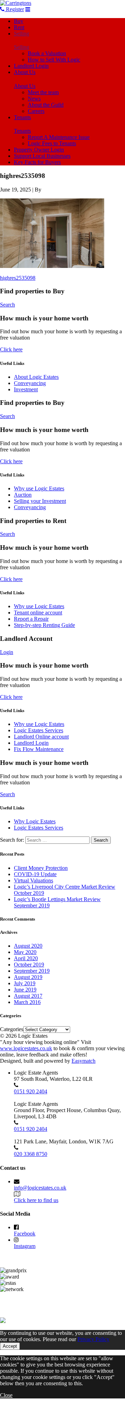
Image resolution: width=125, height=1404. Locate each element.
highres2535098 (17, 278)
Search (7, 305)
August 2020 (28, 946)
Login (6, 652)
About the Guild (46, 105)
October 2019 (29, 965)
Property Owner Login (39, 150)
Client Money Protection (41, 868)
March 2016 (27, 1002)
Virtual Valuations (33, 880)
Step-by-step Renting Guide (44, 625)
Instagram (24, 1246)
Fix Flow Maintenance (39, 749)
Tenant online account (38, 612)
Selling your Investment (40, 501)
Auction (23, 495)
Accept (10, 1346)
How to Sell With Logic (54, 60)
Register (14, 9)
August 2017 (28, 996)
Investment (26, 389)
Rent (19, 27)
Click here (11, 349)
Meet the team (43, 92)
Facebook (24, 1233)
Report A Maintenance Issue (59, 137)
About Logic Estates (36, 377)
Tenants (22, 117)
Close (6, 1395)
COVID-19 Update (35, 874)
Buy (18, 21)
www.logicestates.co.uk (26, 1048)
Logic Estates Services (38, 730)
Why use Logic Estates (39, 488)
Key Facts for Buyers (37, 162)
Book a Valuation (47, 53)
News (34, 98)
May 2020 (25, 952)
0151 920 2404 (30, 1091)
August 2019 (28, 977)
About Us (24, 72)
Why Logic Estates (35, 821)
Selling (21, 33)
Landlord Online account (41, 737)
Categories (11, 1029)
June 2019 (25, 990)
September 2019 (32, 971)
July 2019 (24, 983)
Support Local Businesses (42, 156)
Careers (36, 111)
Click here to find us (36, 1200)
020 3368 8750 (30, 1154)
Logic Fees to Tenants (52, 143)
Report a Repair (31, 619)
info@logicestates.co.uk (40, 1188)
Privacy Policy (93, 1339)
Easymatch (83, 1061)
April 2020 (26, 958)
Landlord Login (31, 66)
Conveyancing (30, 383)
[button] (52, 233)
